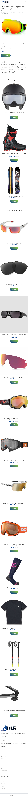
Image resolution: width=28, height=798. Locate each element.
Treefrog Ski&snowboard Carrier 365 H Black (14, 710)
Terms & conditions (5, 783)
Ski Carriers (3, 756)
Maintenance (4, 758)
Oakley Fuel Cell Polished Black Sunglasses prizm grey (14, 335)
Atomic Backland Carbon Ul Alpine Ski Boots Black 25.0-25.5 (14, 154)
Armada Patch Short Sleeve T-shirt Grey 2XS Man (14, 628)
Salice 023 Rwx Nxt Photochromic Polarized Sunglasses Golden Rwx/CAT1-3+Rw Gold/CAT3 (14, 502)
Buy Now (6, 55)
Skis (2, 768)
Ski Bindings (3, 761)
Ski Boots (3, 763)
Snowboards (4, 770)
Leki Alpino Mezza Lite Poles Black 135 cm (14, 669)
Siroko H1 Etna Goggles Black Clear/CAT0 (14, 461)
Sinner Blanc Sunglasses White (14, 243)
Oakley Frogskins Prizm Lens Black (14, 284)
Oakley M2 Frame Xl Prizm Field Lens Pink (14, 377)
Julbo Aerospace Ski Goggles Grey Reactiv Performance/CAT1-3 (14, 419)
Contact (3, 781)
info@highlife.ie (4, 746)
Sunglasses (16, 43)
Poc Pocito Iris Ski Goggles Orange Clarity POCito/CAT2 (14, 545)
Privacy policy (4, 786)
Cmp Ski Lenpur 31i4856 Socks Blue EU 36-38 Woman (14, 587)
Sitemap (3, 788)
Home (2, 10)
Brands (2, 754)
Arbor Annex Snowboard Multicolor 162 (14, 196)
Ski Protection (10, 43)
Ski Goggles (22, 43)
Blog (2, 779)
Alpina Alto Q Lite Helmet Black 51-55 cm (14, 112)
